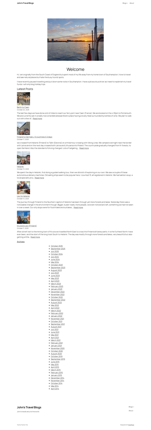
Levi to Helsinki (23, 196)
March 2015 (56, 370)
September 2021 (58, 324)
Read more (37, 118)
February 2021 (57, 343)
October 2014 (56, 383)
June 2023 (55, 275)
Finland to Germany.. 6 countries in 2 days (34, 137)
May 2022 (55, 305)
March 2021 (56, 340)
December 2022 (58, 291)
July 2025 (55, 251)
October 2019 (57, 356)
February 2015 (57, 372)
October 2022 (57, 297)
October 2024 (57, 254)
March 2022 (56, 310)
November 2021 (57, 318)
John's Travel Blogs (25, 3)
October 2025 (57, 246)
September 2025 (58, 248)
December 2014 (57, 378)
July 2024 (55, 257)
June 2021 (55, 332)
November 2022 (57, 294)
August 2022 (56, 302)
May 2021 (55, 335)
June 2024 (55, 259)
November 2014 (57, 380)
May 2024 (55, 262)
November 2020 (58, 348)
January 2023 (56, 289)
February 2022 (57, 313)
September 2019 (58, 359)
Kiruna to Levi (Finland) (27, 225)
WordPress (131, 425)
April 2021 (55, 337)
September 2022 (58, 300)
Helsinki (20, 166)
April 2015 (55, 367)
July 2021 (54, 329)
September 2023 (58, 267)
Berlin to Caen (23, 107)
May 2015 (55, 364)
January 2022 (56, 316)
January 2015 (56, 375)
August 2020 (56, 353)
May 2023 (55, 278)
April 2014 (55, 388)
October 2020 (57, 351)
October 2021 (56, 321)
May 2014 (55, 386)
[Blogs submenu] (127, 3)
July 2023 (55, 273)
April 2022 (55, 308)
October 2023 (57, 265)
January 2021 (56, 345)
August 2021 (56, 326)
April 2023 (55, 281)
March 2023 (56, 283)
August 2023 (56, 270)
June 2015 (55, 362)
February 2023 (57, 286)
